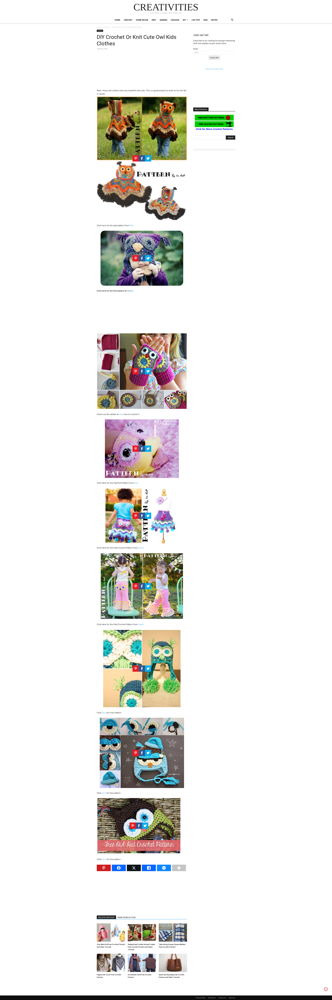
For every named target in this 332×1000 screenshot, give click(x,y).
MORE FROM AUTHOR (127, 917)
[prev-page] (98, 982)
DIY (184, 20)
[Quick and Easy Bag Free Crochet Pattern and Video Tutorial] (173, 963)
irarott (141, 548)
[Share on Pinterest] (104, 868)
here (121, 414)
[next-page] (102, 982)
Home (117, 20)
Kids (205, 20)
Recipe (214, 20)
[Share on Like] (149, 868)
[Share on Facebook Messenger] (164, 868)
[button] (232, 20)
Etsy (131, 225)
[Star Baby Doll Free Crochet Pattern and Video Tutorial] (111, 932)
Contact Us (222, 998)
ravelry (130, 291)
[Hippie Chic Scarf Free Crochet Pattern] (111, 963)
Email (195, 49)
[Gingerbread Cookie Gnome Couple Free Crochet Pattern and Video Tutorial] (142, 932)
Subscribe (214, 57)
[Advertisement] (142, 71)
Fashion (175, 20)
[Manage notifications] (326, 989)
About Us (232, 998)
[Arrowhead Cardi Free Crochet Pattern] (142, 963)
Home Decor (142, 20)
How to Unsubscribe (214, 69)
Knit (154, 20)
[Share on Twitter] (134, 868)
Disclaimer (212, 998)
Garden (163, 20)
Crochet (128, 20)
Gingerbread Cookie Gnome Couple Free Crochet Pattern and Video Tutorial (141, 947)
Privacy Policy (201, 998)
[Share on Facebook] (119, 868)
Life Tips (196, 20)
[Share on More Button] (179, 868)
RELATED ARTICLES (106, 917)
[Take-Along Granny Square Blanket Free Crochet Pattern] (173, 932)
